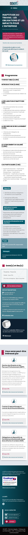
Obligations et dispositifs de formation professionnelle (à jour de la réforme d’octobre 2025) (13, 439)
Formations (11, 33)
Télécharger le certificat (8, 487)
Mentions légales (13, 529)
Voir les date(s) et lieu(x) (14, 286)
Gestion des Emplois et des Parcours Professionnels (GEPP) (13, 366)
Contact (12, 521)
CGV (13, 531)
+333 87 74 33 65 (12, 517)
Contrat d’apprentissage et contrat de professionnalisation (13, 407)
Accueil (5, 33)
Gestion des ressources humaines (12, 43)
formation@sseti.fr (9, 292)
